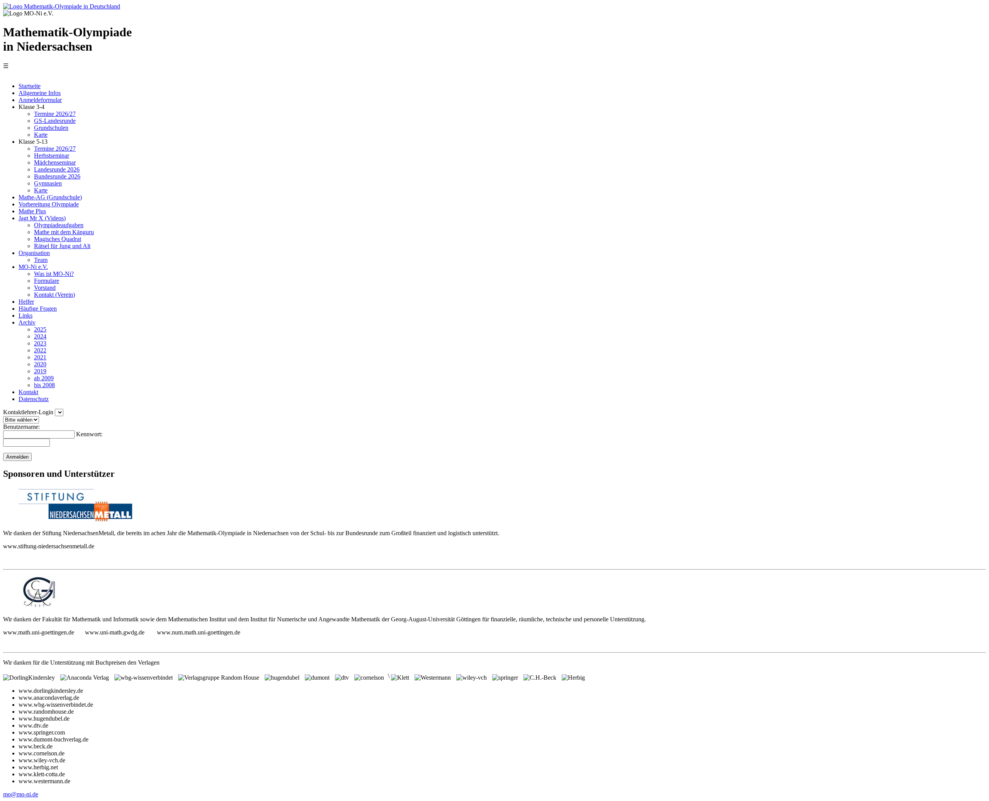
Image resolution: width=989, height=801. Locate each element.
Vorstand (45, 287)
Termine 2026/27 (55, 114)
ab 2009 (44, 378)
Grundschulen (51, 127)
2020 (40, 364)
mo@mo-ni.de (20, 794)
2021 (40, 357)
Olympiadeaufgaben (58, 225)
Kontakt (28, 392)
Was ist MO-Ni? (54, 273)
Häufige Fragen (38, 308)
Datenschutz (34, 399)
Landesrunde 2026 (57, 169)
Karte (41, 134)
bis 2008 (44, 385)
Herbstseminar (51, 155)
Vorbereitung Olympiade (49, 204)
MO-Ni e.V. (33, 267)
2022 (40, 350)
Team (41, 260)
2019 (40, 371)
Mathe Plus (32, 211)
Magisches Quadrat (57, 239)
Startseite (30, 86)
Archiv (27, 322)
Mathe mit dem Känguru (64, 232)
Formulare (46, 280)
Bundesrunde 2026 (57, 176)
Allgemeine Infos (40, 93)
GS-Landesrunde (55, 120)
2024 (40, 336)
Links (25, 315)
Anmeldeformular (40, 100)
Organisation (34, 253)
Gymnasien (48, 183)
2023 (40, 343)
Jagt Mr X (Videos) (42, 218)
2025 (40, 329)
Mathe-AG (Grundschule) (50, 197)
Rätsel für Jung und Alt (62, 246)
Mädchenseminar (55, 162)
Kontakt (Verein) (54, 294)
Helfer (26, 301)
